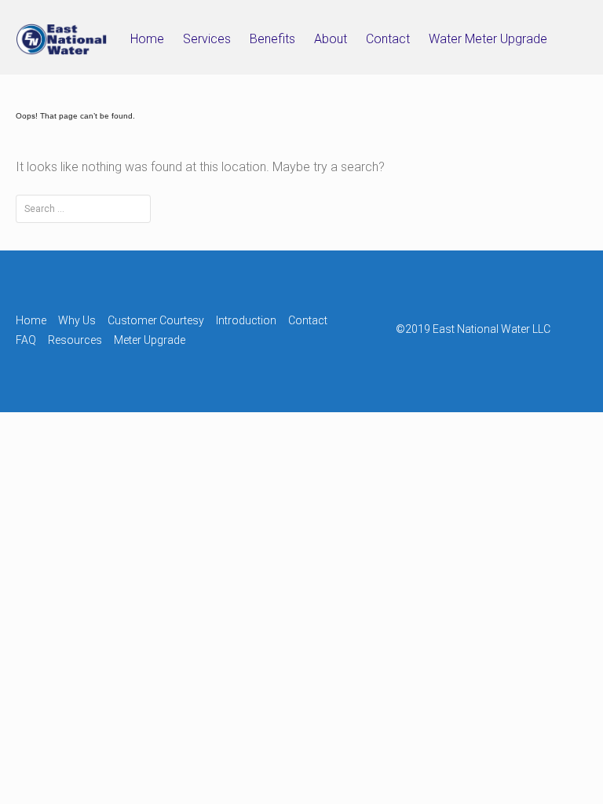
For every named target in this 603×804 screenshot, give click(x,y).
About (330, 38)
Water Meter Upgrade (488, 38)
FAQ (26, 340)
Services (207, 38)
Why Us (77, 320)
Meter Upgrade (149, 340)
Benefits (272, 38)
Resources (75, 340)
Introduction (246, 320)
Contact (388, 38)
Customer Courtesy (156, 320)
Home (147, 38)
